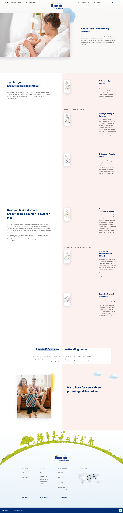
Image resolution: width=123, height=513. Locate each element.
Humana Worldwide (83, 469)
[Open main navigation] (2, 2)
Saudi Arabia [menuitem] (84, 2)
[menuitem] (13, 2)
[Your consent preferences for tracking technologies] (120, 510)
